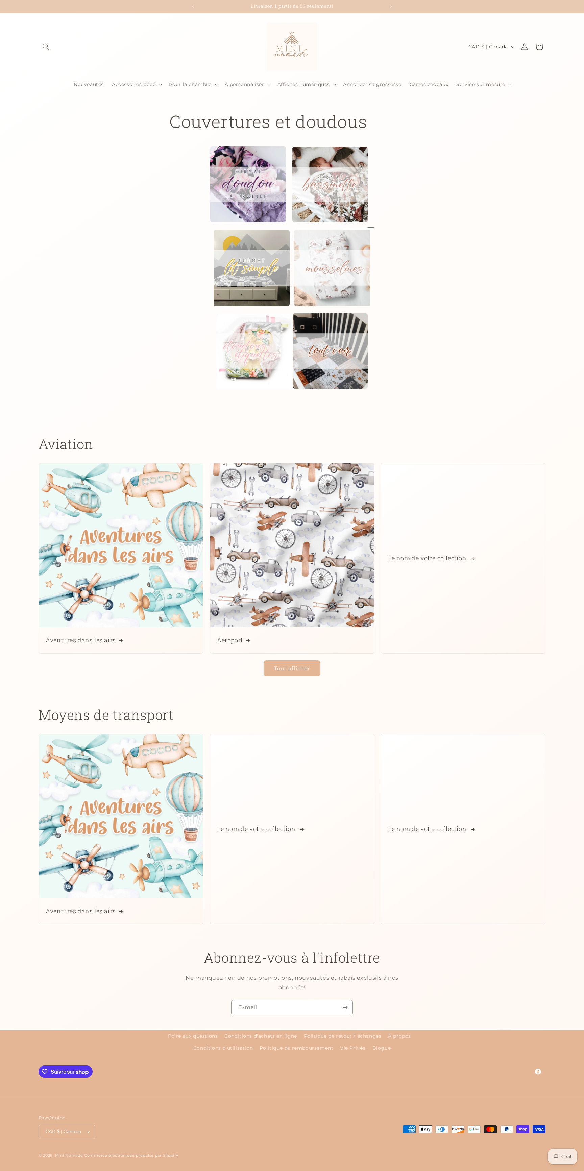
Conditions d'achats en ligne (260, 1036)
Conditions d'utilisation (223, 1048)
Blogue (381, 1048)
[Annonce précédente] (193, 6)
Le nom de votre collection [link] (428, 558)
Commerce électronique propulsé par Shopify (131, 1155)
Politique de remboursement (297, 1048)
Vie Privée (353, 1048)
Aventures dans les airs (81, 640)
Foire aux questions (193, 1036)
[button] (46, 46)
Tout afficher (292, 668)
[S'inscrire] (345, 1007)
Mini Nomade (69, 1155)
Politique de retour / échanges (343, 1036)
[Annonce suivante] (391, 6)
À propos (399, 1036)
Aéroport (230, 640)
